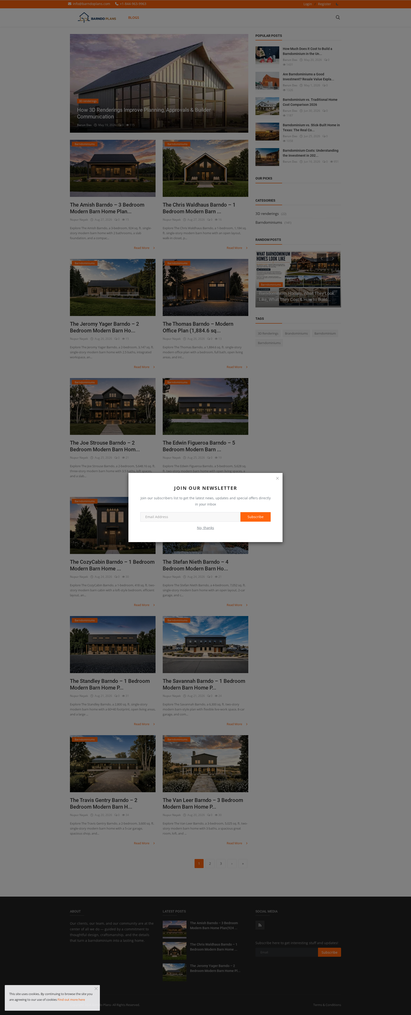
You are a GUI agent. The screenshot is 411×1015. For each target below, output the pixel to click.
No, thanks (205, 527)
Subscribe (256, 517)
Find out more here (71, 999)
